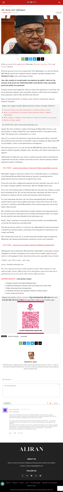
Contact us (15, 482)
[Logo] (31, 454)
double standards (13, 336)
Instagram (43, 64)
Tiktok (50, 64)
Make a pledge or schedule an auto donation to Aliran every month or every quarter (30, 117)
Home (2, 6)
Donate (22, 482)
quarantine (24, 336)
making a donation (22, 297)
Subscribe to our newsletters (49, 482)
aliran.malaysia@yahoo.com (35, 466)
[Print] (42, 59)
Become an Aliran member (12, 120)
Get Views (58, 12)
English (22, 64)
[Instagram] (27, 476)
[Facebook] (26, 59)
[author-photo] (30, 359)
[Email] (38, 59)
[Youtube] (40, 476)
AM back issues (31, 485)
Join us (27, 482)
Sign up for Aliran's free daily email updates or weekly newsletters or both (27, 110)
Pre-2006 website (35, 482)
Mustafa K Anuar (7, 12)
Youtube (4, 67)
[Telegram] (34, 59)
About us (8, 482)
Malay (15, 64)
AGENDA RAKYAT (8, 279)
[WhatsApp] (23, 59)
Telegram (36, 64)
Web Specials (9, 6)
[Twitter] (30, 59)
